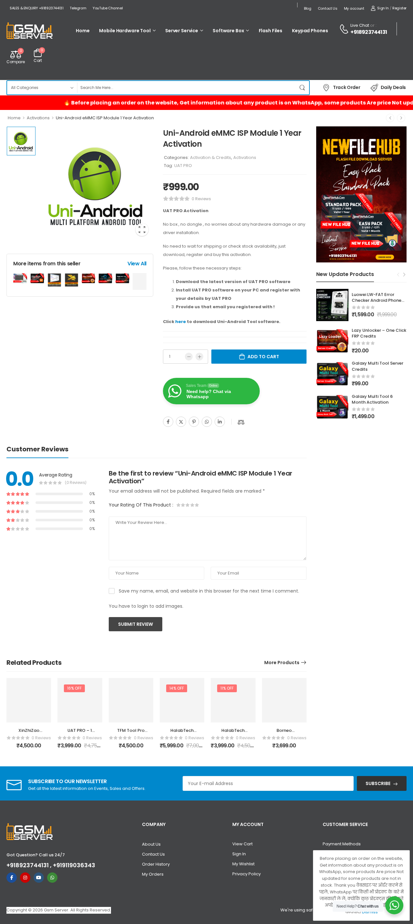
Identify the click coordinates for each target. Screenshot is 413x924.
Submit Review (135, 624)
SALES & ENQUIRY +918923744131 (36, 8)
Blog (307, 8)
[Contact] (345, 29)
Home (82, 30)
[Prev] (390, 118)
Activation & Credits (210, 157)
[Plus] (199, 356)
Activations (38, 118)
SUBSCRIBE (378, 783)
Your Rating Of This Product (141, 505)
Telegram (78, 8)
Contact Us (327, 8)
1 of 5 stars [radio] (178, 505)
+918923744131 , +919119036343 (50, 865)
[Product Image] (96, 183)
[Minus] (189, 356)
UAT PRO (183, 165)
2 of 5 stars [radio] (183, 505)
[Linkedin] (220, 422)
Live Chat (359, 25)
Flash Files (271, 30)
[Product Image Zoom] (142, 229)
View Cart (242, 844)
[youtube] (39, 877)
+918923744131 (368, 32)
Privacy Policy (246, 874)
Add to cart (263, 356)
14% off (176, 688)
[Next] (401, 118)
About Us (151, 844)
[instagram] (25, 877)
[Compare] (241, 422)
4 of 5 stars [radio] (192, 505)
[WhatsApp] (207, 422)
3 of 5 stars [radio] (188, 505)
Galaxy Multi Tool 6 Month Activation (372, 399)
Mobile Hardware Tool (124, 30)
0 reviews (201, 199)
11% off (227, 688)
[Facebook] (168, 422)
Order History (156, 864)
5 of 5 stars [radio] (197, 505)
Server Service (181, 30)
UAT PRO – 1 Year (79, 733)
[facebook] (11, 877)
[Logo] (29, 31)
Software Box (228, 30)
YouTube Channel (108, 8)
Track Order (346, 87)
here (180, 322)
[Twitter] (181, 422)
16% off (74, 688)
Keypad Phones (310, 30)
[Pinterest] (194, 422)
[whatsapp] (52, 877)
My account (354, 8)
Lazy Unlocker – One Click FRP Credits (379, 333)
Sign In (239, 854)
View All (136, 263)
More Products (281, 662)
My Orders (153, 874)
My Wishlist (243, 864)
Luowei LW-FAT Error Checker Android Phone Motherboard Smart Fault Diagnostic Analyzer (379, 303)
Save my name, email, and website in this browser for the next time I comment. (209, 591)
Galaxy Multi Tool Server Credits (377, 366)
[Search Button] (302, 87)
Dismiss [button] (370, 912)
